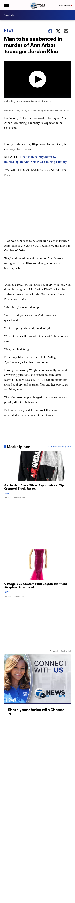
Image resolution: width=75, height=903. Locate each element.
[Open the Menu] (6, 5)
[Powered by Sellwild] (66, 651)
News (9, 30)
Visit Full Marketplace (59, 446)
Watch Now (65, 5)
